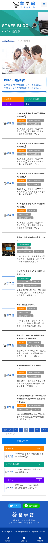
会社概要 (16, 520)
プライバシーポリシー (17, 523)
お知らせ (7, 104)
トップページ (8, 41)
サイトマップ (34, 523)
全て (27, 104)
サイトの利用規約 (29, 520)
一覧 (39, 449)
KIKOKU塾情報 (32, 99)
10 (37, 430)
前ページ (7, 430)
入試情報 (7, 99)
